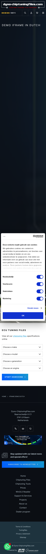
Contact (23, 507)
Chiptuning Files (23, 480)
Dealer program (23, 511)
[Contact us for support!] (7, 546)
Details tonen (32, 308)
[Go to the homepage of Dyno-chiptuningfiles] (23, 5)
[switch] (40, 284)
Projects (23, 500)
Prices (23, 488)
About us (23, 504)
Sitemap (23, 537)
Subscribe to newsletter (22, 464)
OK (23, 315)
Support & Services (23, 496)
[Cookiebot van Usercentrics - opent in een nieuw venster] (33, 236)
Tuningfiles (23, 530)
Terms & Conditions (23, 527)
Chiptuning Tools (23, 484)
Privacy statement (23, 534)
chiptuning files (20, 336)
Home (4, 396)
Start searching (14, 377)
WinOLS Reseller (23, 492)
